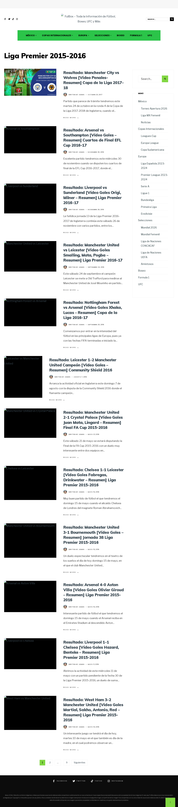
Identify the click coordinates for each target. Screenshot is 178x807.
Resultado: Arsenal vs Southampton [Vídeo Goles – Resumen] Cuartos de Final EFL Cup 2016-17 (92, 138)
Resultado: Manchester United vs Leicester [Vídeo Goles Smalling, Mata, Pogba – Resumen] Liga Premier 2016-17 (93, 252)
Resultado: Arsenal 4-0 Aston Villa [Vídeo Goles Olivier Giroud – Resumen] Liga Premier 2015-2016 (93, 592)
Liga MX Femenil (150, 115)
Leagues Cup (148, 136)
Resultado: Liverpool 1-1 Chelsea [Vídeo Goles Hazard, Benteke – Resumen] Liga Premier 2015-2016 (91, 650)
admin (81, 94)
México (30, 35)
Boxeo (120, 35)
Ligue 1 (145, 193)
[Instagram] (17, 19)
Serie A (145, 186)
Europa (82, 35)
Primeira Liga (149, 206)
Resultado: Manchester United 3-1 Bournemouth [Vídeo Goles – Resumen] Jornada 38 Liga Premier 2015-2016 (93, 535)
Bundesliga (147, 200)
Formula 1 (136, 35)
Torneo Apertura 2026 (154, 108)
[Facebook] (5, 19)
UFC (150, 35)
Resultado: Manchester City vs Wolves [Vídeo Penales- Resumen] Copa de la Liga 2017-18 (93, 80)
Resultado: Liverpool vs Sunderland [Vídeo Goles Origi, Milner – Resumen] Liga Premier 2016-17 (92, 195)
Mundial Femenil (150, 234)
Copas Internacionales (56, 35)
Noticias (146, 122)
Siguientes (79, 762)
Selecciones (102, 35)
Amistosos (147, 264)
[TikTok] (13, 19)
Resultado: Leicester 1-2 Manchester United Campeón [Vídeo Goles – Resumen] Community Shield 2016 (82, 364)
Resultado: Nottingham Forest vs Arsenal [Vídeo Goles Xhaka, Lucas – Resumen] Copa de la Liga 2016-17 (92, 310)
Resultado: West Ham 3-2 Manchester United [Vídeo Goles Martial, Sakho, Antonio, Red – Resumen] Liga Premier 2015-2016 (93, 709)
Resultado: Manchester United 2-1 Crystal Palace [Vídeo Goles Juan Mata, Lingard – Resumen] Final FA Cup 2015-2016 (93, 420)
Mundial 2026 (149, 227)
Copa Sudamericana (152, 149)
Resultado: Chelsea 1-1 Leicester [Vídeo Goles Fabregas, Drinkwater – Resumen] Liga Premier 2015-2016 (93, 477)
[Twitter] (9, 19)
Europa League (150, 142)
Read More (71, 117)
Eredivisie (146, 213)
